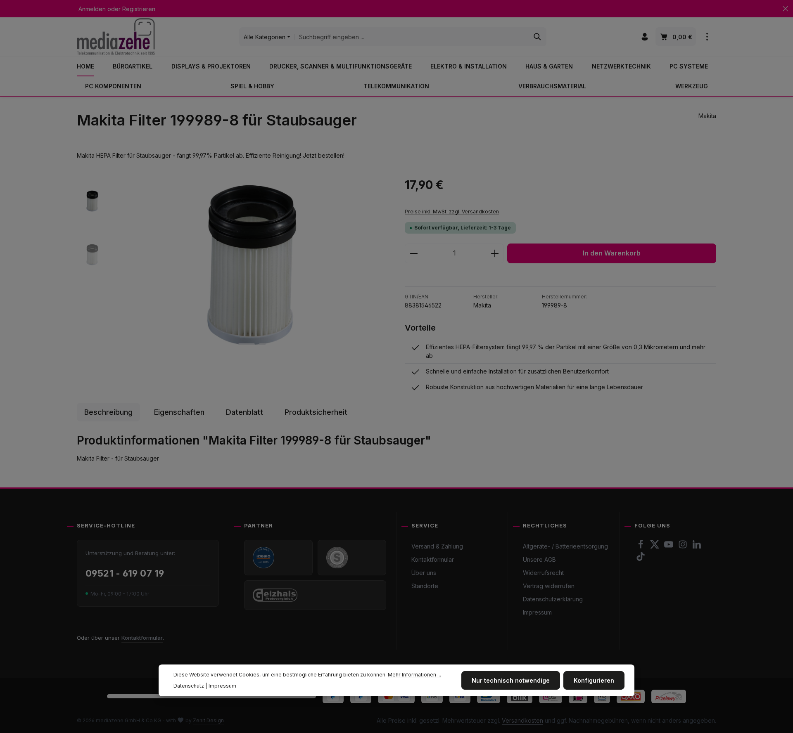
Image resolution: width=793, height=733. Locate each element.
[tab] (108, 412)
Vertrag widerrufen (549, 585)
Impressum (537, 612)
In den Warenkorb (612, 253)
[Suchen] (537, 36)
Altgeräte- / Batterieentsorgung (565, 546)
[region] (232, 265)
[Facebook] (641, 546)
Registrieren (138, 8)
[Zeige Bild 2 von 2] (262, 344)
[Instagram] (683, 546)
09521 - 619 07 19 (124, 573)
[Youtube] (669, 546)
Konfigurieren (594, 680)
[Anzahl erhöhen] (495, 253)
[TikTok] (640, 558)
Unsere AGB (539, 559)
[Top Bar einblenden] (707, 37)
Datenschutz (188, 686)
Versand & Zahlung (437, 546)
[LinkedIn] (696, 546)
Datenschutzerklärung (553, 599)
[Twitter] (655, 546)
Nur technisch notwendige (511, 680)
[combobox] (411, 36)
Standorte (424, 585)
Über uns (423, 572)
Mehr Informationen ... (414, 675)
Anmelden (92, 8)
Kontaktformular (142, 637)
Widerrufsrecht (543, 572)
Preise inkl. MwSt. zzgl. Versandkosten (452, 211)
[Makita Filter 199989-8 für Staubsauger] (251, 265)
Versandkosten (522, 720)
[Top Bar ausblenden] (785, 9)
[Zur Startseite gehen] (116, 36)
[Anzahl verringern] (414, 253)
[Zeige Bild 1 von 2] (246, 344)
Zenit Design (208, 720)
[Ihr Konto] (644, 37)
